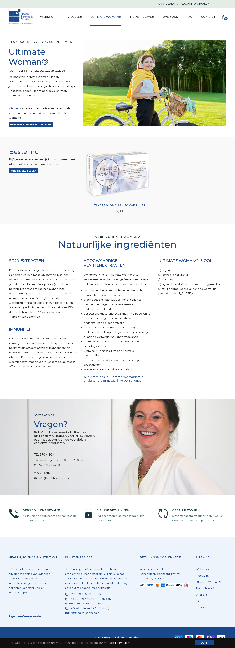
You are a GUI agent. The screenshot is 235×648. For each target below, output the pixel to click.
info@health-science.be (83, 612)
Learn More (122, 642)
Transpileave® (205, 588)
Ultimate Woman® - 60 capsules (117, 205)
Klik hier (14, 108)
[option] (43, 516)
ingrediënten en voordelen (30, 124)
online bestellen (23, 170)
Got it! (205, 642)
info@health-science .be (55, 478)
